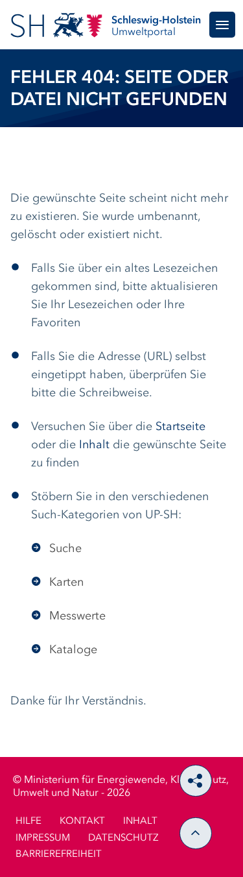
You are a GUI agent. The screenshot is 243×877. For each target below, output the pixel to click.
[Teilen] (195, 781)
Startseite (180, 427)
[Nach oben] (195, 833)
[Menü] (222, 25)
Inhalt (94, 445)
